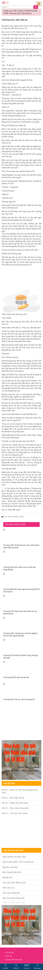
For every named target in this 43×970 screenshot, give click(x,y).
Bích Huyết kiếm (10, 872)
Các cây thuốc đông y (12, 883)
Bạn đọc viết (8, 867)
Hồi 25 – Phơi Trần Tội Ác (13, 798)
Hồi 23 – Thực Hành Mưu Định (15, 808)
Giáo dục (6, 888)
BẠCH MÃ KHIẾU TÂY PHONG (16, 862)
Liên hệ (9, 956)
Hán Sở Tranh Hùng (11, 898)
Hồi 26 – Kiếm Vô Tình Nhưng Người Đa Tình (19, 791)
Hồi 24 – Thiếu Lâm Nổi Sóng (15, 803)
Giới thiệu (10, 952)
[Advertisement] (21, 723)
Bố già (5, 877)
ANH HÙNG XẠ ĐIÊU (12, 857)
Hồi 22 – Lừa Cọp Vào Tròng (14, 813)
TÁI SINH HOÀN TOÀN (14, 517)
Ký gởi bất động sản (14, 959)
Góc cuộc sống (9, 893)
